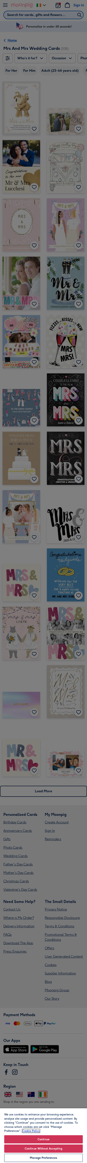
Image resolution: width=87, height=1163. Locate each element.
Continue (43, 1139)
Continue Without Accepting (43, 1148)
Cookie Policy (31, 1130)
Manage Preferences (43, 1157)
